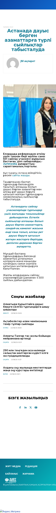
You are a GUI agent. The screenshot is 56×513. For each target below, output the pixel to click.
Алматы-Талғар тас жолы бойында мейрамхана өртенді (27, 337)
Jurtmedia (10, 163)
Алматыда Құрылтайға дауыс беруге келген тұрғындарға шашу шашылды (26, 307)
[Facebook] (20, 407)
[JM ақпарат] (13, 63)
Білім (5, 374)
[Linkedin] (25, 407)
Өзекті (6, 313)
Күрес (6, 328)
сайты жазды (21, 175)
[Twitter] (31, 407)
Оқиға (6, 342)
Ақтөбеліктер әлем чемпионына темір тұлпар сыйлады (25, 323)
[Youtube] (36, 407)
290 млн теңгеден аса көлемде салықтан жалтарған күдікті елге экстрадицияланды (25, 353)
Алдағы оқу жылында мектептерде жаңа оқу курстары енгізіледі (27, 369)
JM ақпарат (28, 61)
